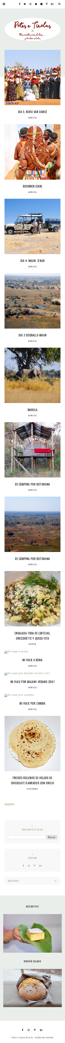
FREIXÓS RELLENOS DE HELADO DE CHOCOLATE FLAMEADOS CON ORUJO (32, 780)
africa (32, 118)
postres (32, 789)
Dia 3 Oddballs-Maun (32, 335)
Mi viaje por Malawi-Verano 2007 (32, 682)
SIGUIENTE (10, 804)
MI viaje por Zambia (32, 703)
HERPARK (49, 1037)
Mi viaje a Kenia (32, 660)
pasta (32, 644)
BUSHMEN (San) (32, 186)
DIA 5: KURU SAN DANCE (32, 112)
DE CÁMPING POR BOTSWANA (32, 484)
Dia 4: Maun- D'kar (32, 261)
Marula (33, 410)
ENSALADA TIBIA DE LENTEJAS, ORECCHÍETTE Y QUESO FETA (32, 636)
